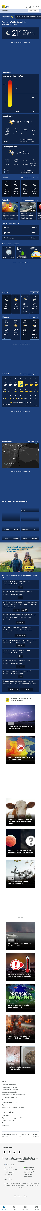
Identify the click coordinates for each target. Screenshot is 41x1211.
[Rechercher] (26, 7)
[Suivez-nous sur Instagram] (9, 1152)
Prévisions (32, 11)
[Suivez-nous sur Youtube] (14, 1152)
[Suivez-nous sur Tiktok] (19, 1152)
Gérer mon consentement (11, 1097)
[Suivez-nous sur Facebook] (4, 1152)
